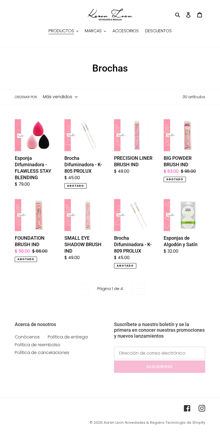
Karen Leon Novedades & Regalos (134, 422)
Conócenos (27, 337)
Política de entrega (68, 337)
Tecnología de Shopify (185, 422)
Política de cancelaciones (42, 352)
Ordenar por (26, 97)
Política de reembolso (37, 345)
